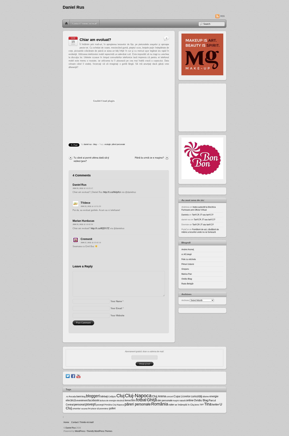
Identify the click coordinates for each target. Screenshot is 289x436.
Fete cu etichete (188, 259)
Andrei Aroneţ (187, 249)
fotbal (141, 399)
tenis (197, 405)
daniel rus (88, 144)
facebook (93, 400)
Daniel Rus (73, 7)
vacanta (84, 409)
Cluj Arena (159, 396)
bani (78, 396)
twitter (215, 404)
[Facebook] (73, 376)
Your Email (116, 308)
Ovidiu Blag (186, 279)
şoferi (112, 408)
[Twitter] (68, 376)
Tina (208, 404)
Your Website (117, 315)
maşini (176, 400)
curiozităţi (196, 396)
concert (169, 397)
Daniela (185, 215)
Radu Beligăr (187, 284)
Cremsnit (86, 239)
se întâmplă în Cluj (184, 404)
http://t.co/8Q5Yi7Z (100, 228)
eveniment (82, 400)
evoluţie (108, 144)
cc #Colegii (186, 254)
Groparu (185, 269)
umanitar (76, 408)
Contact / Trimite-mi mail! (84, 23)
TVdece (85, 202)
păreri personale (118, 144)
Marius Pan (186, 274)
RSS (222, 16)
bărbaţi (104, 396)
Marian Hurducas (83, 220)
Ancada (72, 396)
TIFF (202, 405)
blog (95, 144)
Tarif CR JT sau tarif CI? (202, 215)
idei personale (164, 400)
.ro (67, 397)
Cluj (120, 395)
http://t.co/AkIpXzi (112, 192)
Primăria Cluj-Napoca (114, 405)
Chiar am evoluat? (95, 40)
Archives (185, 300)
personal (79, 404)
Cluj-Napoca (138, 395)
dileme (206, 396)
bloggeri (93, 396)
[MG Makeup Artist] (202, 74)
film (133, 400)
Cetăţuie (112, 397)
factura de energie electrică (112, 401)
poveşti (90, 404)
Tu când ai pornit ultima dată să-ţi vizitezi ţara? (91, 159)
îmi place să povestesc (98, 409)
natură (182, 400)
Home (66, 23)
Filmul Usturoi (187, 264)
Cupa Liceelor (182, 396)
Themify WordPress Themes (99, 431)
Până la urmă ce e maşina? (149, 157)
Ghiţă (152, 399)
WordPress (80, 431)
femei (128, 400)
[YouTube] (78, 376)
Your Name (116, 301)
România (159, 404)
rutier (171, 404)
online (189, 400)
